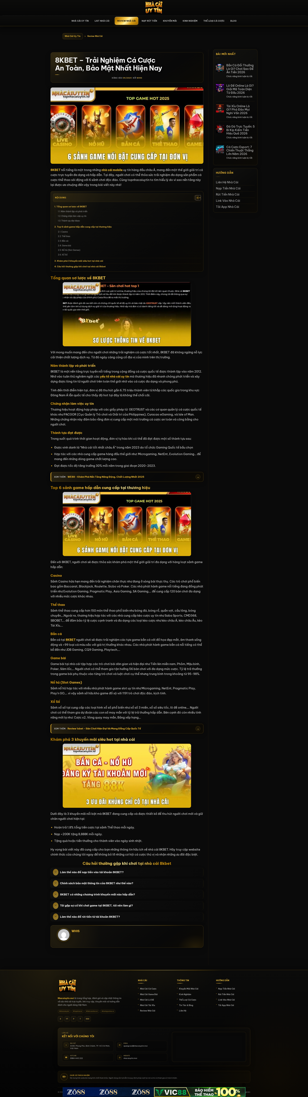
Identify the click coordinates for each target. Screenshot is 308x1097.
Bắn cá (65, 241)
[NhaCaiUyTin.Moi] (154, 7)
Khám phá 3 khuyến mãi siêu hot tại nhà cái (80, 261)
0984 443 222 (76, 1058)
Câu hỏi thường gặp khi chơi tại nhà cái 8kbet (81, 266)
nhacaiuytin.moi (130, 1058)
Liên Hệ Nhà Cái (227, 182)
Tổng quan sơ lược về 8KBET (71, 206)
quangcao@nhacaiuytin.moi (136, 1046)
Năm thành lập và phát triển (74, 211)
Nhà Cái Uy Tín (73, 36)
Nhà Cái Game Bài (149, 994)
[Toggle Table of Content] (196, 197)
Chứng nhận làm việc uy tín (73, 216)
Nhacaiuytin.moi (66, 998)
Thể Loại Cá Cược (213, 21)
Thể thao (66, 236)
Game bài (66, 245)
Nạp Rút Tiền (149, 21)
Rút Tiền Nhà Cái (228, 194)
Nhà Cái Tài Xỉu (147, 1005)
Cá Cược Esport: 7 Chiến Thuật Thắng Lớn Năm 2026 (239, 150)
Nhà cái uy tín (80, 21)
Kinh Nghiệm (190, 21)
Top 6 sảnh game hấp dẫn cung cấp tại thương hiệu (84, 226)
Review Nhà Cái (126, 21)
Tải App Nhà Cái (227, 207)
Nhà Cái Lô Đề (147, 1000)
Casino (64, 232)
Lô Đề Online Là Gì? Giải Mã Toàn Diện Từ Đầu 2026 (240, 89)
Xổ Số (65, 254)
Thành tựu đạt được (70, 221)
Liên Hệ (182, 1011)
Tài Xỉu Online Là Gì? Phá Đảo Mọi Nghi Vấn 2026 (238, 109)
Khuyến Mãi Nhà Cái (188, 989)
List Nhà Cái (102, 21)
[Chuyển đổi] (55, 872)
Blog (233, 21)
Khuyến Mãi (170, 21)
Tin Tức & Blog (186, 1005)
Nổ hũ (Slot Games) (71, 250)
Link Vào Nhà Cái (228, 200)
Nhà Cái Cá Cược (148, 989)
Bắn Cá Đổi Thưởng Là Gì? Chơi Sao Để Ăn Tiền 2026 (240, 69)
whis (139, 78)
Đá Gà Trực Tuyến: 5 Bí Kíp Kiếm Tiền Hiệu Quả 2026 (240, 130)
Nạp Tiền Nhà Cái (228, 188)
